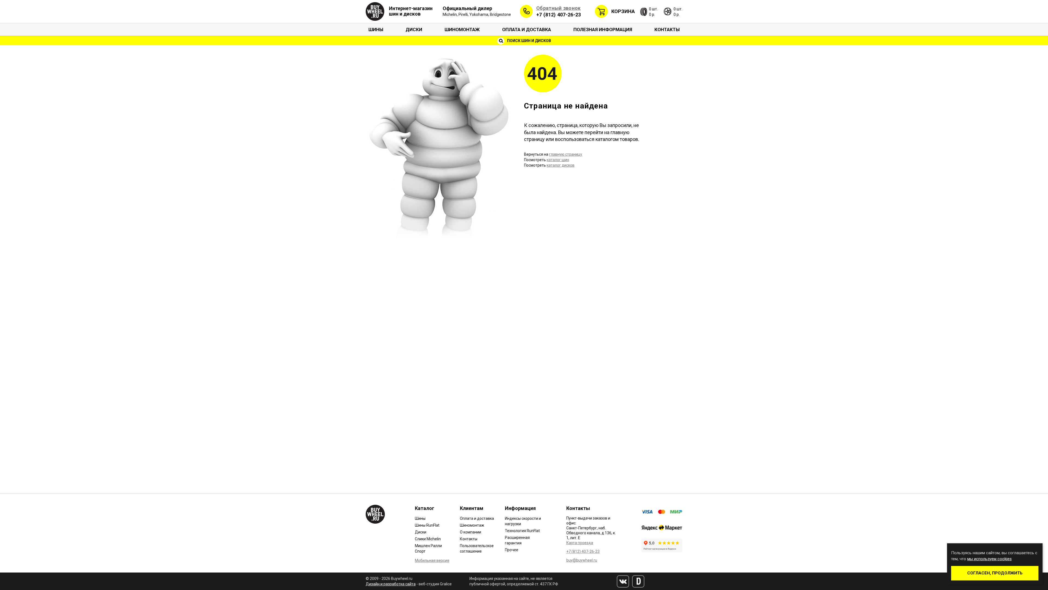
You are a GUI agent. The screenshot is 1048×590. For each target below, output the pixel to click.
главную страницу (565, 154)
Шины (375, 29)
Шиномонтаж (462, 29)
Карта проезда (579, 543)
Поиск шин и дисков (528, 41)
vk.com (623, 581)
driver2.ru (638, 581)
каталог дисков (560, 165)
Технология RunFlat (522, 531)
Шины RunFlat (427, 525)
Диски (414, 29)
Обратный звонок (558, 8)
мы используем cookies (989, 558)
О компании (470, 532)
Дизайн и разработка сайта (391, 584)
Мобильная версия (432, 560)
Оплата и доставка (526, 29)
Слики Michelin (428, 539)
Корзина (623, 11)
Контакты (667, 29)
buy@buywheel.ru (581, 560)
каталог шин (558, 160)
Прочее (511, 550)
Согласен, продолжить (995, 573)
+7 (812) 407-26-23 (558, 14)
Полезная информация (602, 29)
